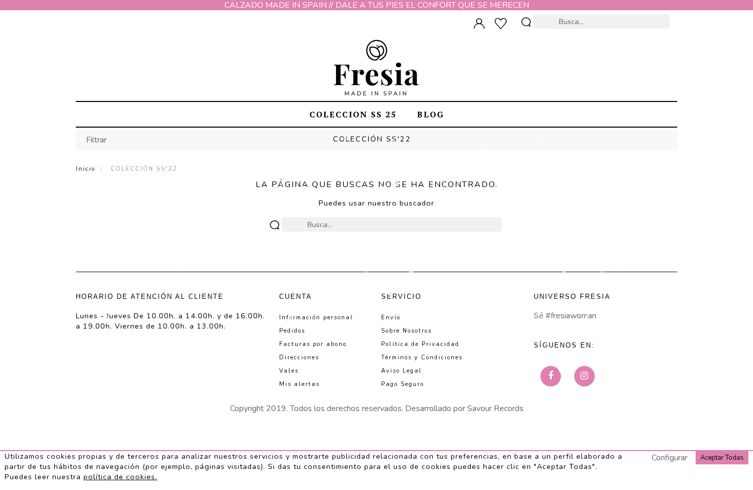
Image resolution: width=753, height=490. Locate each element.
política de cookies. (120, 477)
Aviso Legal (401, 371)
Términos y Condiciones (422, 357)
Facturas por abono (313, 344)
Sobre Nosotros (406, 331)
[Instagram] (584, 376)
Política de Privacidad (420, 344)
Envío (391, 317)
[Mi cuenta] (482, 23)
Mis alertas (299, 384)
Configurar (669, 458)
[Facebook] (551, 376)
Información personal (316, 317)
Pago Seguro (402, 384)
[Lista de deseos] (503, 23)
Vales (289, 371)
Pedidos (292, 331)
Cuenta (295, 296)
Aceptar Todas (722, 457)
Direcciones (299, 357)
